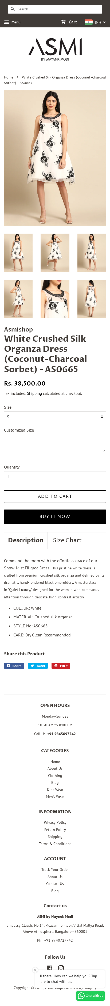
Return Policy (55, 829)
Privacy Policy (55, 822)
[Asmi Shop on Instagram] (61, 969)
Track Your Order (55, 869)
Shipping (34, 393)
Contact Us (55, 883)
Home (8, 77)
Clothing (55, 775)
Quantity (11, 467)
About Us (55, 768)
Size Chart (67, 541)
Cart (72, 22)
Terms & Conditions (55, 843)
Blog (55, 782)
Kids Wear (55, 789)
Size (7, 407)
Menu (15, 22)
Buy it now (55, 517)
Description (26, 540)
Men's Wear (55, 796)
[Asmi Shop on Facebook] (49, 969)
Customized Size (19, 430)
